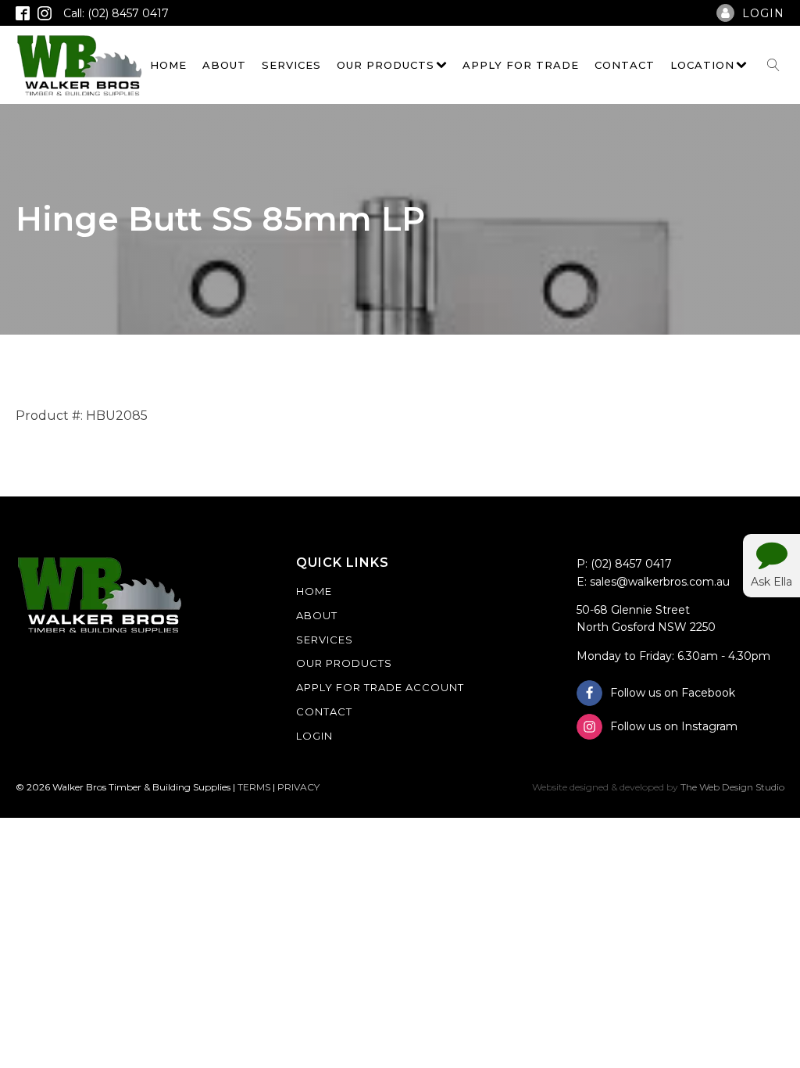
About (224, 65)
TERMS (254, 787)
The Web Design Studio (732, 787)
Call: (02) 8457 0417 (116, 13)
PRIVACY (298, 787)
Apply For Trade (520, 65)
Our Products (385, 65)
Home (168, 65)
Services (291, 65)
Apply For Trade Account (380, 687)
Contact (625, 65)
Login (314, 735)
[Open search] (773, 65)
